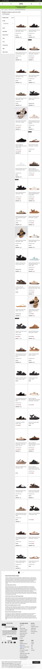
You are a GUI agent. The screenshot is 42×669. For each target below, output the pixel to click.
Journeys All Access (34, 626)
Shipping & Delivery (23, 631)
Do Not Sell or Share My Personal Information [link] (24, 657)
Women (32, 643)
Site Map (21, 638)
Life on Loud (33, 625)
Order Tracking (6, 0)
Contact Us (22, 625)
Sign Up (4, 624)
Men (32, 645)
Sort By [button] (3, 20)
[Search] (11, 4)
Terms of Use (22, 648)
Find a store (9, 636)
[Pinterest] (6, 642)
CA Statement (22, 651)
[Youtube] (15, 642)
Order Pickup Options (23, 633)
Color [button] (4, 38)
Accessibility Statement (24, 650)
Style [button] (4, 48)
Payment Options (23, 634)
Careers (21, 642)
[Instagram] (9, 642)
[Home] (21, 3)
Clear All (12, 17)
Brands (32, 642)
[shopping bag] (39, 4)
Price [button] (4, 41)
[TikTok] (3, 642)
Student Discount (34, 631)
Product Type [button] (5, 45)
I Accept (36, 662)
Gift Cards (33, 633)
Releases (33, 650)
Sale (32, 648)
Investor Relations (23, 655)
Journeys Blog (33, 628)
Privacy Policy (22, 645)
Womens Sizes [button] (5, 34)
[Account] (31, 4)
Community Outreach (23, 643)
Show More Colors (18, 33)
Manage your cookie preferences (7, 663)
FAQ (20, 626)
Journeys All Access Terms (25, 653)
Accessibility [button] (38, 0)
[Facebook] (12, 642)
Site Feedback (22, 636)
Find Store (14, 638)
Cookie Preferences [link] (23, 659)
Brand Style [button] (5, 31)
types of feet (26, 607)
